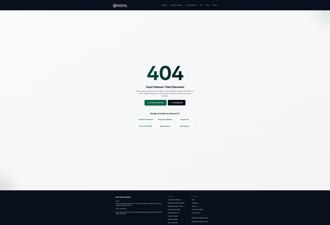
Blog (207, 5)
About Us (194, 206)
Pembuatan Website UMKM (176, 203)
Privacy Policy (196, 213)
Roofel (117, 201)
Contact (215, 5)
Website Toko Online (174, 209)
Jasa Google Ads (191, 5)
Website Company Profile (175, 206)
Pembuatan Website (176, 5)
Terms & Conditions (197, 209)
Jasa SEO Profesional (174, 200)
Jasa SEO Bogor (173, 219)
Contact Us (195, 203)
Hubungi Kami (178, 103)
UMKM (156, 212)
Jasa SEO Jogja (172, 216)
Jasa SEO (164, 5)
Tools (201, 5)
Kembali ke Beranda (157, 103)
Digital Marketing (140, 212)
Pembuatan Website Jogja (200, 221)
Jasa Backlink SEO (173, 213)
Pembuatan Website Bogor (200, 218)
